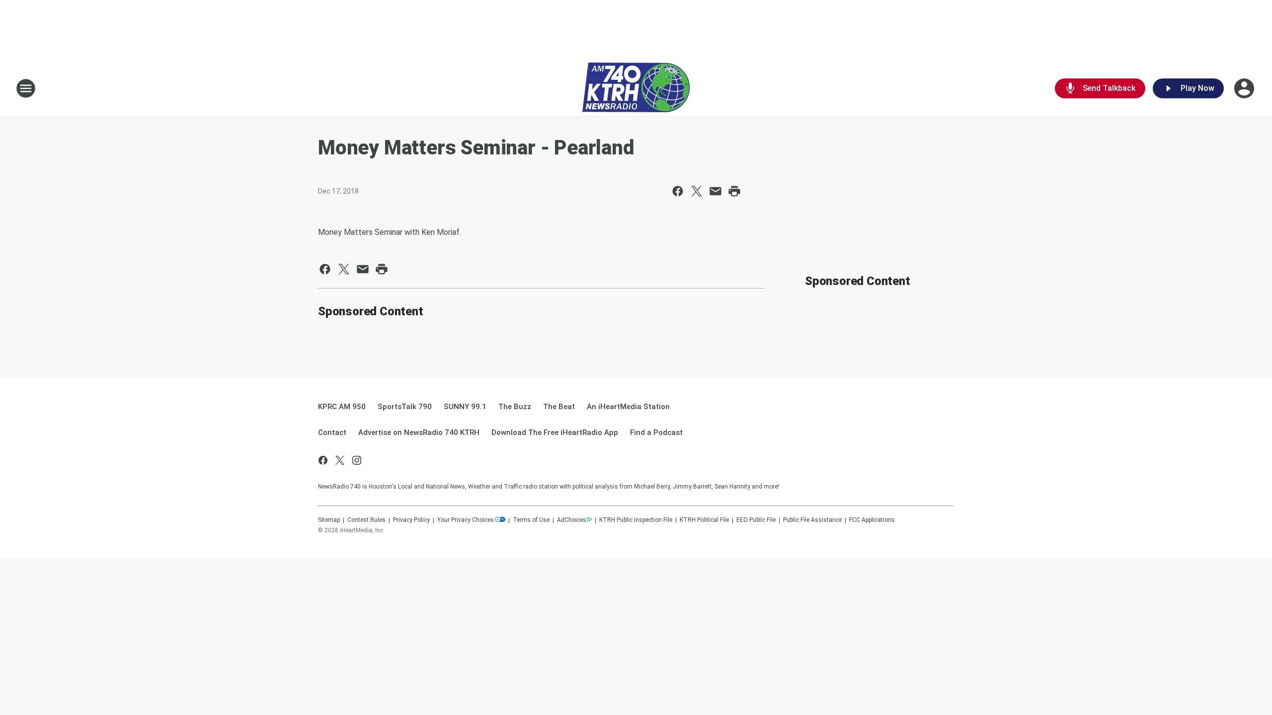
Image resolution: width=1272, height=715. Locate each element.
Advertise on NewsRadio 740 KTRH (418, 432)
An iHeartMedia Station (628, 406)
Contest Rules (366, 519)
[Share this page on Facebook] (678, 191)
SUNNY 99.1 (465, 406)
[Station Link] (636, 88)
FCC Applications (872, 519)
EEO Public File (756, 519)
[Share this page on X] (697, 191)
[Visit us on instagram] (357, 460)
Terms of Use (531, 519)
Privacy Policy (411, 519)
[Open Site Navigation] (26, 88)
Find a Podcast (656, 432)
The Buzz (514, 406)
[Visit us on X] (340, 460)
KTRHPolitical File (704, 519)
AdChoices (571, 519)
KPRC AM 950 (342, 406)
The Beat (559, 406)
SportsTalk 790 (405, 406)
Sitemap (329, 519)
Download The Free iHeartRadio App (554, 432)
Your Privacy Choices (465, 519)
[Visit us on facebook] (323, 460)
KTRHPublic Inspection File (635, 519)
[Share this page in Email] (715, 191)
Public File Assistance (812, 519)
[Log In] (1245, 88)
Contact (332, 432)
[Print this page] (734, 191)
